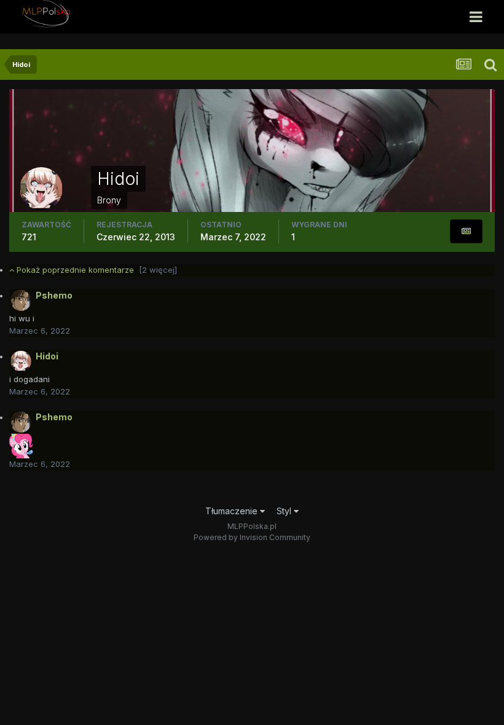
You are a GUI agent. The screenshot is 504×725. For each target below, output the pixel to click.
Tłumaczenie (232, 511)
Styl (285, 511)
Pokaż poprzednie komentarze (95, 270)
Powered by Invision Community (252, 537)
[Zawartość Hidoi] (466, 231)
